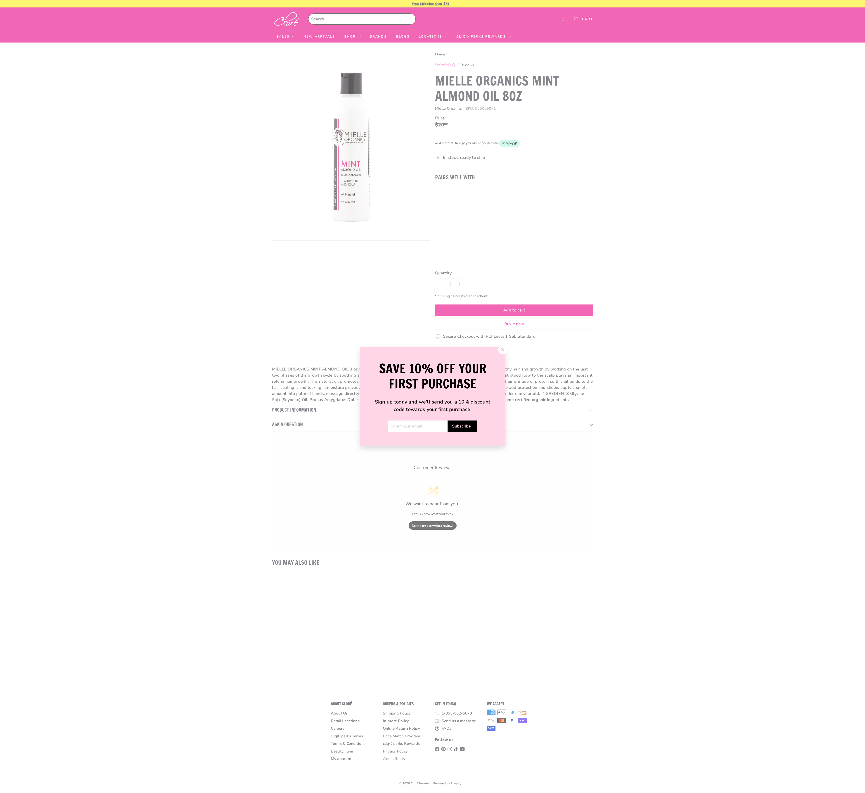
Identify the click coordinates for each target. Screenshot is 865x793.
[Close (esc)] (502, 349)
